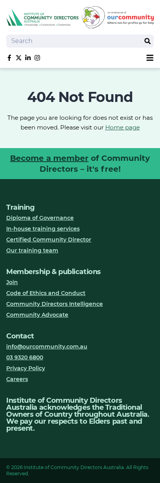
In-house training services (43, 228)
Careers (17, 379)
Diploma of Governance (40, 217)
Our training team (32, 250)
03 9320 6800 (24, 357)
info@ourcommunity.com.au (46, 346)
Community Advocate (37, 314)
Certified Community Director (48, 239)
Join (12, 282)
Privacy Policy (25, 368)
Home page (122, 127)
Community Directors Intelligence (54, 303)
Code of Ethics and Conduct (45, 293)
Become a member (49, 158)
